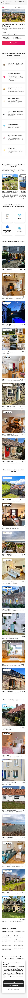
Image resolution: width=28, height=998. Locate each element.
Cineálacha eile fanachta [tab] (20, 931)
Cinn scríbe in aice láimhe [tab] (7, 931)
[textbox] (7, 39)
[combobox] (13, 34)
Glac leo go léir (13, 982)
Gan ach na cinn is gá (13, 985)
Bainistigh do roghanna (13, 989)
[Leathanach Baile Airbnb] (3, 7)
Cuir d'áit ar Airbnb (20, 7)
